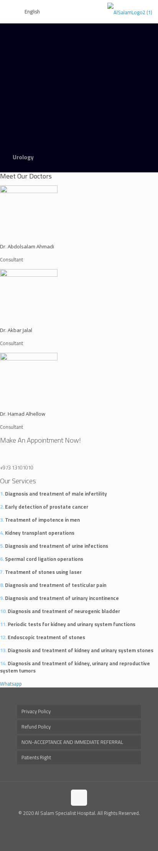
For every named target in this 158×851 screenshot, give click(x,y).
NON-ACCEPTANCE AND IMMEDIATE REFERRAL (72, 742)
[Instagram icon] (87, 824)
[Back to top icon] (79, 798)
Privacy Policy (36, 711)
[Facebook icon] (71, 824)
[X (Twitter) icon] (79, 824)
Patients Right (36, 757)
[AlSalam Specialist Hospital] (129, 11)
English (32, 11)
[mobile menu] (10, 11)
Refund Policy (36, 726)
